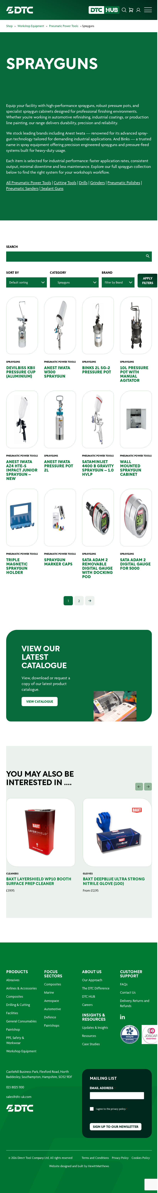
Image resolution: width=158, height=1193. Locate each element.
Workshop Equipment (31, 26)
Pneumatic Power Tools (63, 26)
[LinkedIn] (120, 1030)
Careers (86, 1018)
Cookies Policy (139, 1171)
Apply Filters (147, 280)
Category (58, 272)
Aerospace (50, 1014)
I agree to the (110, 1121)
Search (12, 246)
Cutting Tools (65, 182)
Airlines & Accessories (21, 1001)
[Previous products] (136, 800)
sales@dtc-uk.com (18, 1110)
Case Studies (89, 1057)
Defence (49, 1030)
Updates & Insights (94, 1041)
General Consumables (21, 1034)
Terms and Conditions (93, 1171)
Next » (88, 613)
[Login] (135, 10)
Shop (9, 26)
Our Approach (91, 993)
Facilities (12, 1026)
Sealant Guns (51, 188)
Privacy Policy (118, 1171)
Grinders (97, 182)
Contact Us (126, 1005)
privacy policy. (117, 1121)
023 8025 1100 (15, 1100)
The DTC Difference (94, 1001)
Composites (14, 1009)
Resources (88, 1049)
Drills (83, 182)
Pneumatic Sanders (22, 188)
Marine (48, 1005)
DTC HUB (87, 1009)
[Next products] (145, 800)
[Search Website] (121, 10)
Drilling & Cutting (18, 1018)
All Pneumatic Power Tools (28, 182)
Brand (107, 272)
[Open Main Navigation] (145, 10)
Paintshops (51, 1038)
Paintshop (13, 1042)
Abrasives (12, 993)
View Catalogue (39, 714)
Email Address (101, 1101)
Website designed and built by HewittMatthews (78, 1179)
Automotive (51, 1022)
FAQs (121, 997)
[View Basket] (128, 10)
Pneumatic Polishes (124, 182)
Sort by (12, 272)
